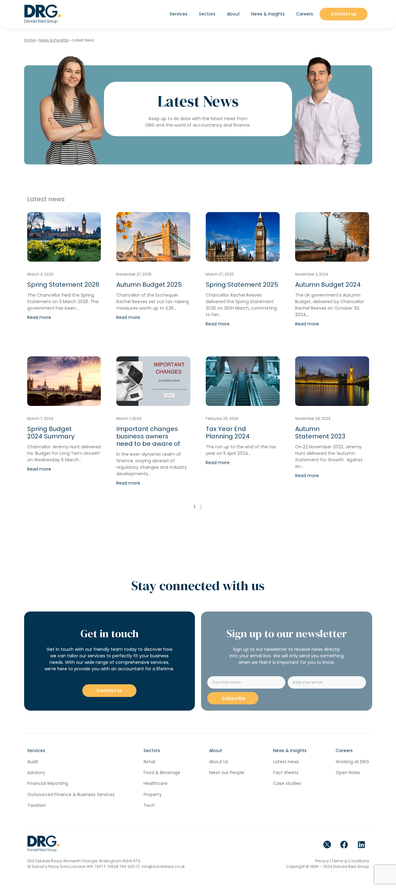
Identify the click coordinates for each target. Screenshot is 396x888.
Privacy (322, 861)
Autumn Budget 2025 (149, 284)
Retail (149, 762)
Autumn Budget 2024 (328, 284)
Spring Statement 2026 (63, 284)
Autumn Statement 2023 (320, 432)
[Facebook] (344, 844)
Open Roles (348, 772)
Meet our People (226, 772)
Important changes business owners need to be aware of (148, 436)
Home (29, 40)
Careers (304, 14)
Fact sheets (286, 772)
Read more (39, 317)
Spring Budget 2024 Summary (51, 432)
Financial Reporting (47, 783)
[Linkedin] (361, 844)
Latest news (286, 762)
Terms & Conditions (350, 861)
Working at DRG (352, 762)
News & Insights (54, 40)
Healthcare (155, 783)
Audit (32, 762)
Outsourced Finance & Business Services (71, 794)
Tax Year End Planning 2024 (228, 432)
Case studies (287, 783)
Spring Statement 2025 (242, 284)
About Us (218, 762)
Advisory (36, 772)
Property (153, 794)
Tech (149, 805)
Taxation (36, 805)
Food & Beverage (162, 772)
